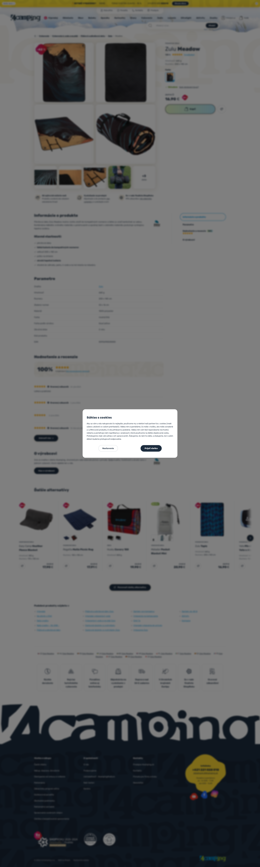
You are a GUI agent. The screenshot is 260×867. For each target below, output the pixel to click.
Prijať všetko (151, 448)
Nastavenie (108, 448)
